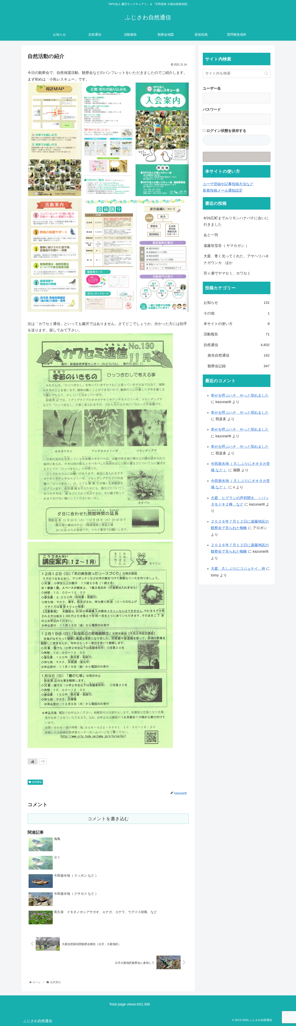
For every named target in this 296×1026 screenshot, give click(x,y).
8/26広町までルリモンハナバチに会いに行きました (236, 221)
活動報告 (237, 334)
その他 (237, 313)
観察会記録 (239, 366)
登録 (237, 157)
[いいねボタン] (33, 761)
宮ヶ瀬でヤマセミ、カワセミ (227, 273)
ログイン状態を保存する (225, 131)
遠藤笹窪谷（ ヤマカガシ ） (226, 246)
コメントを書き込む (108, 818)
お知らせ (237, 303)
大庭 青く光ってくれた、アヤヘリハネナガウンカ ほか (236, 259)
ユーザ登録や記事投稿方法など (228, 184)
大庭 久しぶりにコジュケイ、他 (238, 569)
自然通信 (37, 782)
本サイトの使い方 (237, 324)
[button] (266, 73)
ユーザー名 (212, 88)
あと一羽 (211, 235)
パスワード (212, 110)
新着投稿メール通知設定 (223, 190)
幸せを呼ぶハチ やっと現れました (240, 395)
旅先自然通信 (239, 355)
